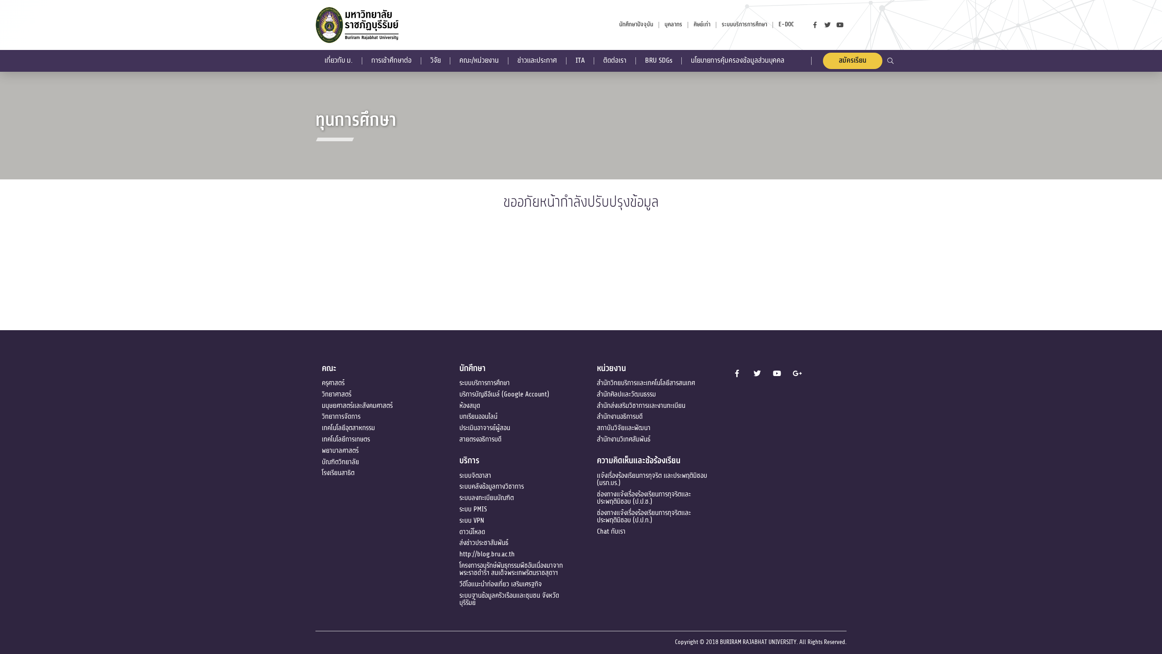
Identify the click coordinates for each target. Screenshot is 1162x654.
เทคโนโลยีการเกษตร (346, 439)
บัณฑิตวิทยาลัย (340, 462)
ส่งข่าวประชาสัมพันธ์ (483, 543)
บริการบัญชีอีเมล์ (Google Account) (504, 394)
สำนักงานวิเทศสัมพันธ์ (623, 439)
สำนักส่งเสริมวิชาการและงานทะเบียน (641, 406)
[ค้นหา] (890, 60)
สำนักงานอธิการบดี (620, 416)
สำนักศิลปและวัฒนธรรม (626, 394)
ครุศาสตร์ (333, 383)
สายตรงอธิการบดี (480, 439)
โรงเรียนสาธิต (338, 473)
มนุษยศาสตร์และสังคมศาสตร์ (357, 406)
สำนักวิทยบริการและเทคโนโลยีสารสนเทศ (646, 383)
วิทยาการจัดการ (341, 416)
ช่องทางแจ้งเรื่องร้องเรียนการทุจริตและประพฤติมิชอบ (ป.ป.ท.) (644, 516)
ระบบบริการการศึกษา (484, 383)
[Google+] (797, 373)
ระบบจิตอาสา (475, 476)
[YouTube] (840, 25)
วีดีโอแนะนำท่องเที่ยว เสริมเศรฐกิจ (500, 584)
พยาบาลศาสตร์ (340, 451)
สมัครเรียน (853, 60)
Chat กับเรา (611, 531)
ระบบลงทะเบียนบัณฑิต (486, 498)
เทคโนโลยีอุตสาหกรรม (348, 428)
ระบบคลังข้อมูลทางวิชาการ (491, 486)
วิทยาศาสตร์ (336, 394)
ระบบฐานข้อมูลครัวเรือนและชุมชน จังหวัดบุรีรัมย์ (509, 599)
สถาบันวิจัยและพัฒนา (623, 428)
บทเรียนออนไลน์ (478, 416)
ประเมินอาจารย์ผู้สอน (484, 428)
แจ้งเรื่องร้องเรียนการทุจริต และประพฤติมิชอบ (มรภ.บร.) (652, 479)
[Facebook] (814, 25)
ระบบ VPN (471, 520)
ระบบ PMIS (473, 509)
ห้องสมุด (469, 406)
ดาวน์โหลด (472, 532)
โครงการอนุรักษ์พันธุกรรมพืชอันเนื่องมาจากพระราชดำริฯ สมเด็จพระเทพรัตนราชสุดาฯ (511, 569)
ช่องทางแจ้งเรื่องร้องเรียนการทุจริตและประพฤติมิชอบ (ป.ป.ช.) (644, 497)
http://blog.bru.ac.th (487, 554)
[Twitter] (827, 25)
